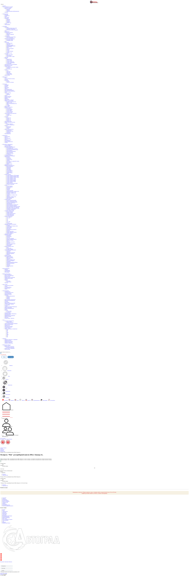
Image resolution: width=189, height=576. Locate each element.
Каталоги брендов (5, 500)
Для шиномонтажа (36, 400)
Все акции (6, 400)
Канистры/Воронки (5, 516)
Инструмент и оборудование (7, 515)
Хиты (18, 400)
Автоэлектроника (5, 520)
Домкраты (4, 522)
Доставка (6, 439)
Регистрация (3, 438)
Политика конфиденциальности (7, 505)
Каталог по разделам (5, 501)
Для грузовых (45, 400)
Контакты (10, 439)
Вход (1, 438)
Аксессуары (4, 514)
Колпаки (3, 509)
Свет (3, 521)
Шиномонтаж (4, 513)
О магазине (4, 497)
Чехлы (3, 510)
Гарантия (3, 498)
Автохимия (4, 512)
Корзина (1, 574)
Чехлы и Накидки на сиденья (7, 519)
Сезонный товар (5, 502)
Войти (1, 573)
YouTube (3, 570)
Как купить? (2, 439)
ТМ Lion (23, 400)
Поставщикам (4, 499)
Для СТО (29, 400)
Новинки (12, 400)
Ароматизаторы (5, 511)
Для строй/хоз (52, 400)
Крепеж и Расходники (6, 517)
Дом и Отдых (4, 518)
